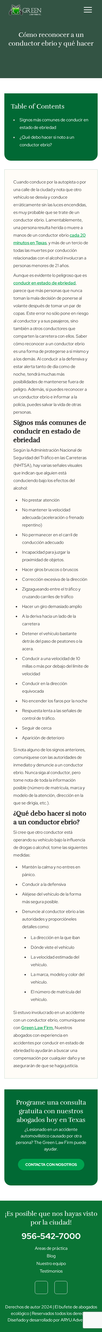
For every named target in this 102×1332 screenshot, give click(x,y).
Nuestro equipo (51, 1263)
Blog (51, 1256)
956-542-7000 (51, 1235)
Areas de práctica (51, 1248)
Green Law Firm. (37, 1027)
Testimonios (51, 1271)
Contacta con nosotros (51, 1164)
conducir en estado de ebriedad (44, 283)
